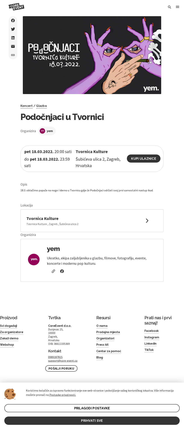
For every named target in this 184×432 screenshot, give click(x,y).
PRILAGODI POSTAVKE (92, 408)
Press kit (102, 344)
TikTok (149, 350)
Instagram (151, 337)
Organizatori (105, 338)
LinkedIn (150, 343)
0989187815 (55, 357)
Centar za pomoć (108, 351)
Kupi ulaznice (143, 158)
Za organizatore (11, 332)
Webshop (7, 344)
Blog (99, 357)
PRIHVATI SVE (92, 420)
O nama (101, 326)
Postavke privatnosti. (62, 395)
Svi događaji (8, 326)
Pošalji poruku (61, 368)
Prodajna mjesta (108, 332)
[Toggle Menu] (177, 7)
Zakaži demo (9, 338)
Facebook (151, 331)
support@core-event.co (62, 360)
